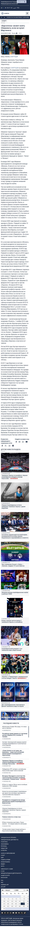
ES (11, 8)
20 (15, 903)
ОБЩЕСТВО (4, 848)
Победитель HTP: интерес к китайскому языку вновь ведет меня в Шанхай (14, 769)
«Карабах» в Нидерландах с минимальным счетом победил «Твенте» (15, 677)
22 (23, 903)
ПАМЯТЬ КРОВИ (5, 859)
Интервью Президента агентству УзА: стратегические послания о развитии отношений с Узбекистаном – (14, 777)
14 (19, 901)
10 (4, 901)
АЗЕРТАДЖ (14, 56)
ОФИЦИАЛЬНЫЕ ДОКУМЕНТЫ (9, 839)
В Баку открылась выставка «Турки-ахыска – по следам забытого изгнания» (14, 823)
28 (19, 906)
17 (4, 903)
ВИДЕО (3, 864)
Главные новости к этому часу (11, 817)
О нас (3, 871)
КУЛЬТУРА (4, 850)
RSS (2, 882)
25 (8, 906)
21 (19, 903)
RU (3, 8)
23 (27, 903)
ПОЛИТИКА (4, 842)
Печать (14, 33)
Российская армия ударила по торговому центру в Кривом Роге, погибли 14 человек (14, 735)
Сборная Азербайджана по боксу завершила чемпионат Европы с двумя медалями (13, 506)
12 (12, 901)
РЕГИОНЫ (4, 846)
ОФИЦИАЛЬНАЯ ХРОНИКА (8, 837)
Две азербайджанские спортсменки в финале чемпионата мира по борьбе (13, 705)
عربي (14, 8)
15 (23, 901)
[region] (15, 778)
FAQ (2, 880)
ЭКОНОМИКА (5, 844)
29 (23, 906)
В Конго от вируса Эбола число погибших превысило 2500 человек (14, 785)
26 (12, 906)
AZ (1, 8)
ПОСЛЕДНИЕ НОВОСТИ (11, 723)
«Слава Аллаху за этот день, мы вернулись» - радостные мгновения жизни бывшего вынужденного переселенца (13, 753)
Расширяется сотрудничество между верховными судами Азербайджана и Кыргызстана (13, 801)
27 (15, 906)
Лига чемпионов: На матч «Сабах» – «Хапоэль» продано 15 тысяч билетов (13, 565)
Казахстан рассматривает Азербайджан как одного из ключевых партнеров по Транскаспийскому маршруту (14, 793)
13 (15, 901)
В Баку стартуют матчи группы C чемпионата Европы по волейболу (12, 621)
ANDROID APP (5, 884)
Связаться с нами (7, 869)
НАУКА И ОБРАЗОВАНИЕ (8, 853)
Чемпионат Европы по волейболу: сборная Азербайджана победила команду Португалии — (14, 477)
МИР (2, 857)
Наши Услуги (5, 875)
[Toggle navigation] (27, 13)
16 (27, 901)
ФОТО (2, 866)
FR (9, 8)
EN (5, 8)
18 (8, 903)
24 (4, 906)
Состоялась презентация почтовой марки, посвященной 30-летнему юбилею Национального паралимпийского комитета (15, 536)
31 (4, 908)
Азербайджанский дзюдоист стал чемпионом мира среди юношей (12, 649)
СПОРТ (4, 21)
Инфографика (5, 862)
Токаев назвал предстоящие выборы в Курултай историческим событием (14, 830)
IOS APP (3, 887)
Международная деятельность (11, 873)
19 (12, 903)
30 (27, 906)
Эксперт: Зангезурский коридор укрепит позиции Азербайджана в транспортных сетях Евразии (14, 743)
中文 (18, 8)
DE (8, 8)
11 (8, 901)
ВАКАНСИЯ (4, 877)
